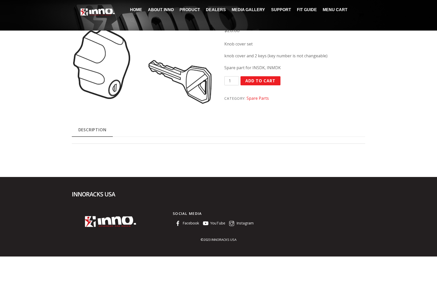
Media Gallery (248, 10)
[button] (132, 21)
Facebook (190, 223)
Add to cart (260, 81)
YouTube (217, 223)
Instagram (244, 223)
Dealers (216, 10)
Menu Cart (335, 10)
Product (190, 10)
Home (136, 10)
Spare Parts (258, 98)
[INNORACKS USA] (97, 15)
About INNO (161, 10)
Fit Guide (307, 10)
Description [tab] (92, 130)
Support (281, 10)
